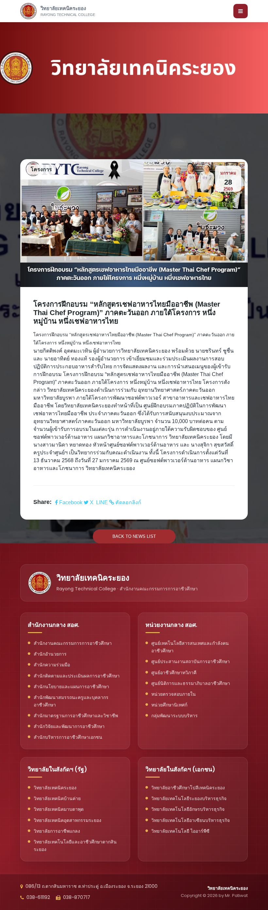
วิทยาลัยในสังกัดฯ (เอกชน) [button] (180, 769)
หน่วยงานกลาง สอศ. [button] (171, 625)
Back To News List (134, 536)
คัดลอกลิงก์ (127, 502)
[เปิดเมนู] (240, 11)
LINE (102, 502)
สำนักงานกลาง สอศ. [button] (53, 625)
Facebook (71, 502)
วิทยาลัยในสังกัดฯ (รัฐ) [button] (57, 769)
